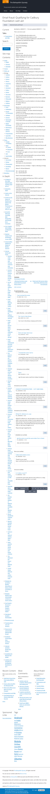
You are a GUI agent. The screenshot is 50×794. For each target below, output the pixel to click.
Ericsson (19, 732)
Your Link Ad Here (7, 718)
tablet (15, 756)
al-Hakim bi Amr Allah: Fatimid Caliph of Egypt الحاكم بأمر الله (8, 183)
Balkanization (17, 724)
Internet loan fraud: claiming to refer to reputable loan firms (10, 477)
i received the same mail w (25, 353)
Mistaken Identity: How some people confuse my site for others (8, 597)
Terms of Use (23, 773)
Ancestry (8, 64)
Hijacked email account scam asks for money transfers (10, 374)
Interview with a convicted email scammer (10, 490)
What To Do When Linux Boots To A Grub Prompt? (10, 689)
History (7, 81)
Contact (25, 11)
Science (7, 79)
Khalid (7, 62)
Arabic (18, 720)
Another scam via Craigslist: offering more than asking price (25, 682)
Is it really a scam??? (21, 473)
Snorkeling (8, 166)
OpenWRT (17, 747)
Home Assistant (18, 736)
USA (7, 154)
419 (15, 715)
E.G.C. (8, 151)
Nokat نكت (6, 71)
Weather (9, 143)
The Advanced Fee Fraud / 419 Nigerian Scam (10, 561)
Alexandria (9, 149)
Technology (7, 105)
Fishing (7, 162)
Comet (16, 725)
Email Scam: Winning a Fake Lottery (10, 303)
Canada (7, 142)
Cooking (8, 75)
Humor (7, 92)
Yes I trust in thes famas (24, 316)
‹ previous (22, 488)
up (30, 281)
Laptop (21, 738)
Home (5, 11)
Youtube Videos (40, 686)
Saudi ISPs (8, 135)
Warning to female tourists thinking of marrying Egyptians (24, 688)
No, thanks (41, 790)
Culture (7, 77)
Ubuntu (18, 758)
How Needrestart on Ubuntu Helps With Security (9, 697)
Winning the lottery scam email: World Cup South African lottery (20, 282)
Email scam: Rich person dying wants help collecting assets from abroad (40, 282)
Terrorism (8, 94)
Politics (7, 90)
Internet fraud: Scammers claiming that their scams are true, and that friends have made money (10, 458)
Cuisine (9, 147)
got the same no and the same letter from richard (30, 438)
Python (16, 749)
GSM (19, 734)
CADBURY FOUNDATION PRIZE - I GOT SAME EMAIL (29, 389)
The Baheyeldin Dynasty (20, 770)
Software (8, 115)
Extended (8, 66)
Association (10, 113)
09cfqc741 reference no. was (23, 414)
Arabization (8, 109)
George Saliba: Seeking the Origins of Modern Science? (8, 245)
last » (34, 491)
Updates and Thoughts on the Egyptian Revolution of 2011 (8, 663)
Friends (6, 69)
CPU (22, 730)
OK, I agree (34, 790)
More (15, 761)
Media (7, 86)
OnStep (17, 744)
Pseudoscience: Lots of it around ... (9, 624)
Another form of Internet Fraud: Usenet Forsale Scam (10, 275)
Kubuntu (16, 738)
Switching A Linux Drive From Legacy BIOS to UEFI (9, 680)
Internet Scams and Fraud (16, 25)
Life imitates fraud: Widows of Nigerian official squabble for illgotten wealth (10, 503)
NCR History (9, 127)
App (15, 720)
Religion (8, 101)
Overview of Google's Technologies (8, 616)
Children (8, 103)
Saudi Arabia (9, 156)
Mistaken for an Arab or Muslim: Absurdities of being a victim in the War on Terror (8, 586)
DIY (15, 732)
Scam (20, 751)
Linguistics (8, 83)
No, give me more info (23, 792)
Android (18, 717)
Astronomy (8, 160)
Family (5, 60)
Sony (16, 754)
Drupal (7, 111)
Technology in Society (19, 279)
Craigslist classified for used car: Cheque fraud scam (25, 693)
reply (45, 310)
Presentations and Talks (10, 693)
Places (5, 140)
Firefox (16, 734)
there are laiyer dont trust (25, 333)
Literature (8, 88)
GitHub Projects (40, 688)
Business (8, 96)
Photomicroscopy (10, 171)
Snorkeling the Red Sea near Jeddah (8, 655)
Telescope (19, 756)
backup (16, 722)
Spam (19, 372)
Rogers (20, 749)
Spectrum (20, 754)
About (11, 11)
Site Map (18, 11)
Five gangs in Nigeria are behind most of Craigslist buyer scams (10, 359)
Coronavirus (18, 728)
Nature (7, 168)
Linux (7, 107)
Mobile (17, 741)
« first (16, 488)
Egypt (7, 145)
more (4, 701)
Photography (9, 164)
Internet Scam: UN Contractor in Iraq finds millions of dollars (10, 420)
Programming (9, 133)
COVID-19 (17, 730)
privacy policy (14, 777)
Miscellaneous (9, 138)
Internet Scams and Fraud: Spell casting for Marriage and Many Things (10, 438)
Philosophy (8, 99)
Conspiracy (20, 725)
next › (30, 491)
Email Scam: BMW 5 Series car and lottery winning (25, 704)
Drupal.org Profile (40, 690)
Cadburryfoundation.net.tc (23, 455)
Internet (8, 117)
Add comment (17, 287)
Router (16, 751)
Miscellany (6, 173)
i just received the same (23, 295)
